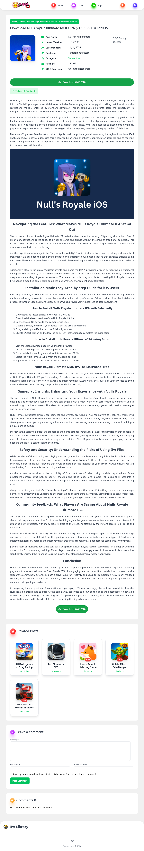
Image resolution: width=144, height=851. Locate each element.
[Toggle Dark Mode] (122, 5)
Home (60, 5)
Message (14, 739)
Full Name (15, 764)
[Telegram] (72, 841)
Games (22, 22)
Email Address (80, 764)
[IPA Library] (20, 5)
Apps (100, 5)
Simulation (74, 58)
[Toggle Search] (135, 5)
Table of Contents (25, 91)
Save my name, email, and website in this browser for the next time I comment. (54, 774)
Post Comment (19, 781)
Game (80, 5)
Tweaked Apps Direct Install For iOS (42, 22)
